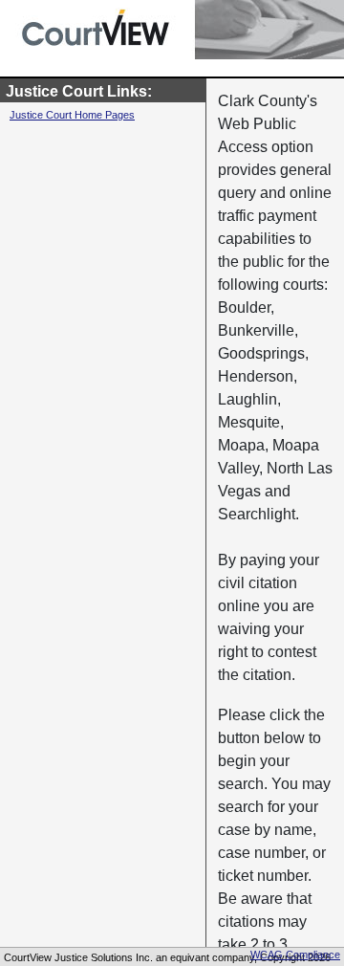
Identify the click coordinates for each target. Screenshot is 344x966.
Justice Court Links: (79, 91)
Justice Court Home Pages (72, 115)
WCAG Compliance (295, 954)
